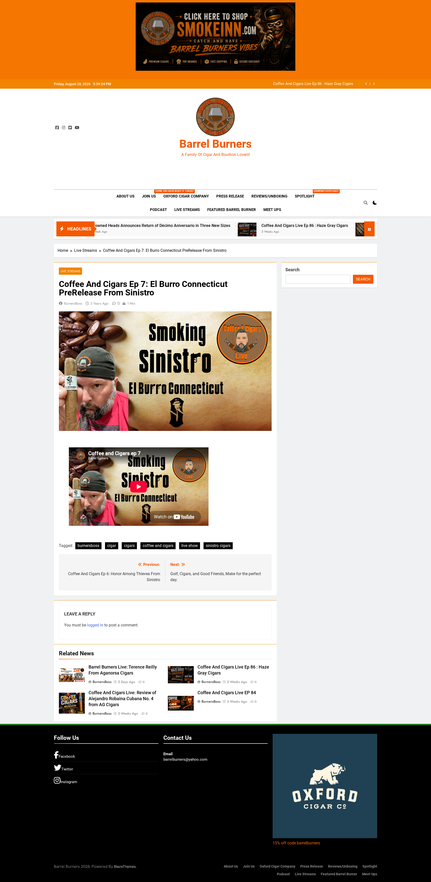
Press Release (230, 196)
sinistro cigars (218, 545)
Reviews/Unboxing (269, 196)
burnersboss (88, 545)
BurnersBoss (73, 303)
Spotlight (306, 194)
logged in (95, 625)
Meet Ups (272, 209)
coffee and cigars (158, 545)
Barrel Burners (215, 143)
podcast (158, 209)
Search (292, 269)
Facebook (67, 756)
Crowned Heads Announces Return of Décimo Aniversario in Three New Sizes (120, 225)
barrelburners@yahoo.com (185, 759)
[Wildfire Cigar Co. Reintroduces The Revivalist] (324, 230)
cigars (129, 545)
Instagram (68, 782)
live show (189, 545)
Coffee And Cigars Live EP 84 (227, 692)
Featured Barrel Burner (231, 209)
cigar (111, 545)
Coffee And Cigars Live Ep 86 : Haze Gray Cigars (313, 84)
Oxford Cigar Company (186, 196)
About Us (125, 196)
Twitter (67, 769)
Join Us (151, 194)
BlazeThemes (125, 866)
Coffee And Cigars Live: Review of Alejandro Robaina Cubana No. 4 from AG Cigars (122, 698)
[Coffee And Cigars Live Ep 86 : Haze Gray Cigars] (206, 230)
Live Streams (187, 209)
